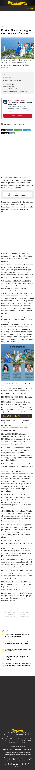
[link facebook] (8, 764)
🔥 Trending (5, 631)
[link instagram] (11, 764)
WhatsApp (18, 130)
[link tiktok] (20, 764)
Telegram (27, 130)
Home (3, 27)
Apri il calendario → (17, 115)
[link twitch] (22, 764)
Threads (6, 133)
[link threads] (25, 764)
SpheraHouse (20, 766)
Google (12, 84)
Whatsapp (11, 89)
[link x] (5, 764)
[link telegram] (17, 764)
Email (13, 133)
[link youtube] (14, 764)
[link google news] (28, 764)
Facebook (11, 86)
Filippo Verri (7, 124)
